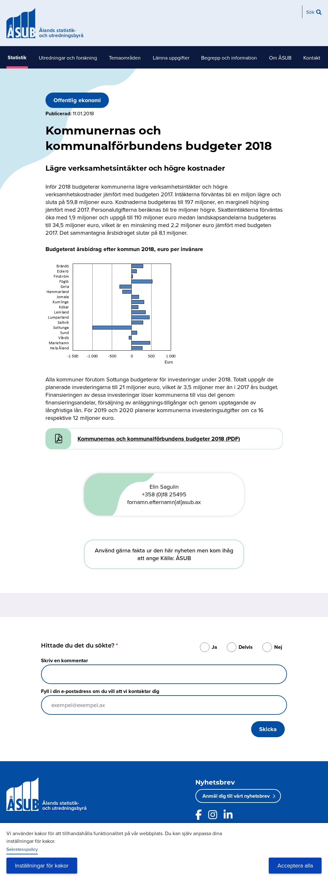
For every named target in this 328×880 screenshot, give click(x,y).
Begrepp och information (229, 57)
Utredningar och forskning (68, 57)
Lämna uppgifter (171, 57)
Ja (214, 647)
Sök (310, 12)
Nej (278, 647)
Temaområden (125, 57)
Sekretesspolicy (22, 849)
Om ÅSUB (280, 57)
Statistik (17, 57)
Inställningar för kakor (42, 865)
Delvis (246, 647)
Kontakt (311, 57)
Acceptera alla (295, 865)
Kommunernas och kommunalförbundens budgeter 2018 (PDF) (159, 439)
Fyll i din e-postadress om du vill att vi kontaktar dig (100, 691)
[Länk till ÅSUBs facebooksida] (198, 815)
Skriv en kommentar (64, 660)
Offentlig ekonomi (77, 100)
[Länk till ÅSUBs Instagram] (212, 814)
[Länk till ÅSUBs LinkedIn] (228, 815)
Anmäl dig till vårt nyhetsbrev (236, 796)
